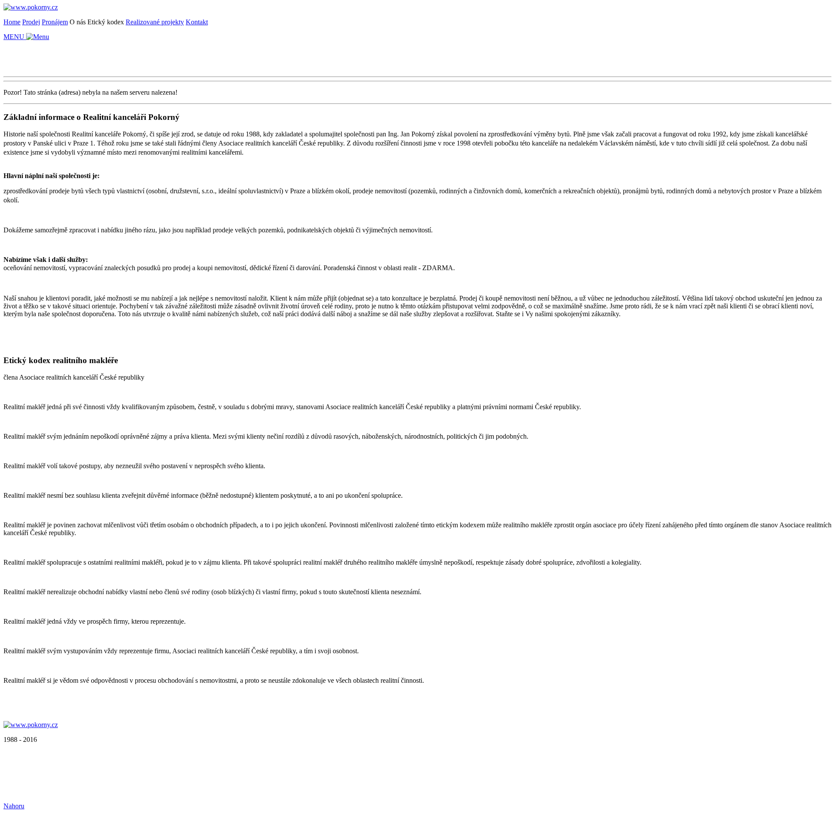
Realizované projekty (155, 22)
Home (11, 22)
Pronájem (55, 22)
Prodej (31, 22)
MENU (14, 36)
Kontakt (197, 22)
